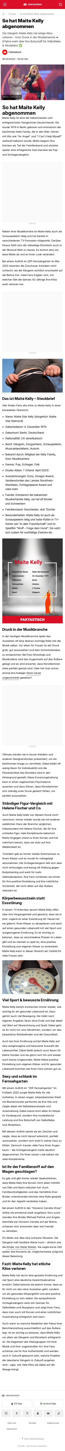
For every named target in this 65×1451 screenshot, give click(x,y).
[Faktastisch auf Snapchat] (37, 1413)
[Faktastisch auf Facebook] (16, 1413)
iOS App (18, 1403)
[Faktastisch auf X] (27, 1413)
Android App (49, 1403)
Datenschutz (53, 1423)
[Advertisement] (32, 192)
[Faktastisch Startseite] (32, 4)
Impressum (12, 1429)
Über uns (12, 1423)
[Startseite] (3, 13)
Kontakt (32, 1423)
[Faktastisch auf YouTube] (48, 1413)
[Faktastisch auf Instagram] (6, 1413)
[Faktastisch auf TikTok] (58, 1413)
